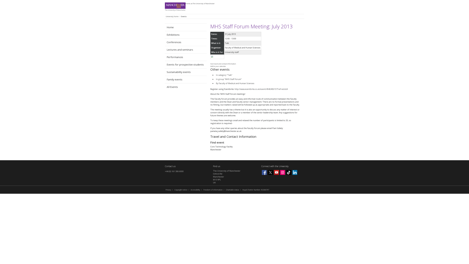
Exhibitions (173, 34)
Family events (174, 79)
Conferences (174, 42)
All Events (172, 87)
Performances (175, 57)
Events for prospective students (185, 64)
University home (172, 16)
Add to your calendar (218, 66)
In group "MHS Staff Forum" (229, 79)
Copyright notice (180, 190)
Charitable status (232, 190)
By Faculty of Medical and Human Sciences (235, 83)
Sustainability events (179, 72)
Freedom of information (213, 190)
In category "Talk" (224, 75)
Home (170, 27)
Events (200, 3)
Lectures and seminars (180, 49)
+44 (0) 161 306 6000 (174, 171)
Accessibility (195, 190)
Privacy (168, 190)
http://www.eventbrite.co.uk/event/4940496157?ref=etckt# (261, 89)
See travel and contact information (223, 64)
